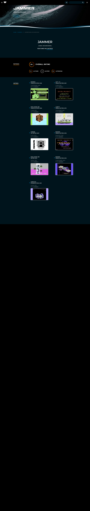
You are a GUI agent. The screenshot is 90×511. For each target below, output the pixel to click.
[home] (5, 2)
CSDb (17, 16)
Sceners (19, 32)
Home (14, 32)
